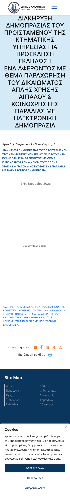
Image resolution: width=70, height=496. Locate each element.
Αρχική (6, 144)
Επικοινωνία (47, 395)
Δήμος (10, 385)
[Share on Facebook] (41, 347)
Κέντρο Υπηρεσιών (13, 397)
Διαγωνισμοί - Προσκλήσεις (33, 144)
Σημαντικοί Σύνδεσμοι (46, 402)
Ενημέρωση (13, 390)
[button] (35, 347)
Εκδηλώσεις (13, 404)
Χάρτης (44, 385)
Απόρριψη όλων (35, 487)
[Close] (66, 426)
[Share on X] (54, 347)
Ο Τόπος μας (48, 390)
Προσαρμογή (35, 477)
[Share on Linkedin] (47, 347)
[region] (35, 460)
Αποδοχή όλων (35, 467)
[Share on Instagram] (60, 347)
